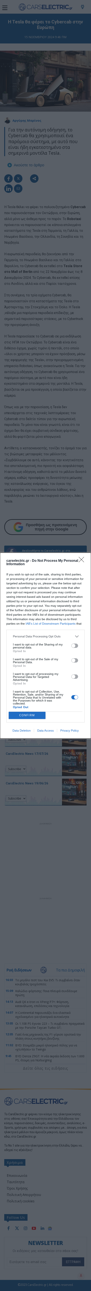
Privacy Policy (69, 730)
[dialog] (45, 646)
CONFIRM (27, 715)
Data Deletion (21, 730)
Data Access (45, 730)
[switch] (74, 646)
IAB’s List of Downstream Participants (51, 623)
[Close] (83, 561)
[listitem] (45, 636)
